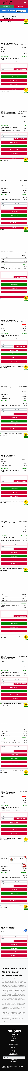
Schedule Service (13, 1053)
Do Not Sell (5, 1066)
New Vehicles (13, 1047)
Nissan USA (13, 1043)
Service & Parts (13, 1051)
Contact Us (13, 1040)
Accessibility (11, 1065)
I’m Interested (14, 76)
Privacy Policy (18, 1065)
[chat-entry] (24, 866)
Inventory (13, 1045)
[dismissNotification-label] (25, 857)
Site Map (23, 1065)
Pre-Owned (13, 1048)
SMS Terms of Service (13, 1044)
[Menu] (25, 3)
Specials (13, 1050)
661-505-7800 (14, 73)
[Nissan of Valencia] (7, 2)
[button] (25, 930)
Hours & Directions (13, 1041)
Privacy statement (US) (13, 1054)
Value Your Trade (14, 80)
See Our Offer (21, 11)
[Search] (5, 1057)
